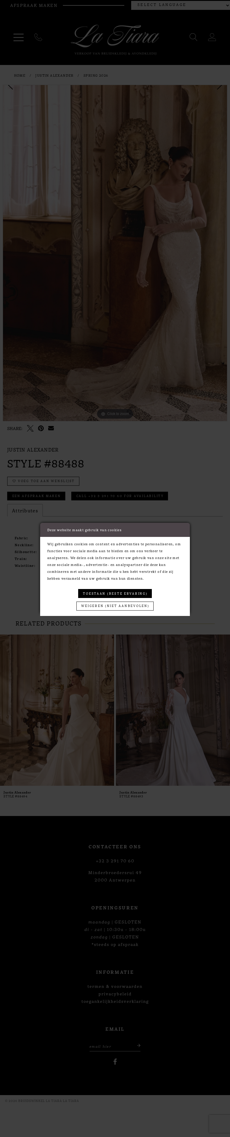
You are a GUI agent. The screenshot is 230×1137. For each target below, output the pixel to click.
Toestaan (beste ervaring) (115, 593)
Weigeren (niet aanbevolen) (115, 605)
